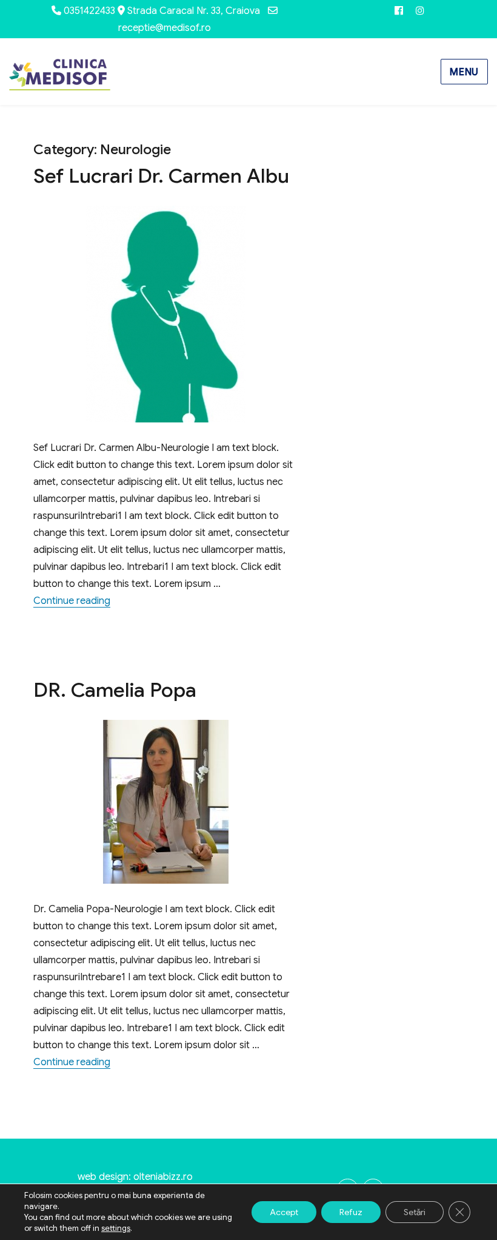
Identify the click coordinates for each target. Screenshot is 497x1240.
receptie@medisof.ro (164, 28)
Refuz (350, 1212)
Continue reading (71, 601)
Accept (284, 1212)
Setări (414, 1212)
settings (115, 1228)
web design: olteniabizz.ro (135, 1177)
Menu (464, 72)
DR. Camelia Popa (114, 689)
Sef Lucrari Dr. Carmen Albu (161, 175)
